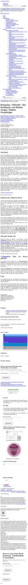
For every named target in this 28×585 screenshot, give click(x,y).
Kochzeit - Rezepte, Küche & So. (18, 116)
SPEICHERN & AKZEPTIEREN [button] (8, 549)
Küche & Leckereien (5, 118)
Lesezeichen (7, 383)
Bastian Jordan (4, 382)
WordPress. (24, 492)
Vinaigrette (3, 240)
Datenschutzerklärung (21, 503)
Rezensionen (13, 118)
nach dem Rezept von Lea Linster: (14, 242)
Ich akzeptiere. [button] (4, 506)
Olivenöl (2, 383)
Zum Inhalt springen (5, 1)
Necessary (4, 533)
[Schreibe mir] (22, 8)
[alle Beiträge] (6, 100)
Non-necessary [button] (4, 540)
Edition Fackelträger (12, 382)
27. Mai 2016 (11, 115)
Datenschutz (6, 4)
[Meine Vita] (3, 8)
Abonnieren (5, 377)
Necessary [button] (3, 532)
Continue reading (6, 573)
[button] (4, 335)
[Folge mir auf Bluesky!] (8, 8)
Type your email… (5, 373)
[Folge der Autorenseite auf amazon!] (17, 8)
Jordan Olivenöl (20, 382)
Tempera (18, 492)
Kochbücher (7, 116)
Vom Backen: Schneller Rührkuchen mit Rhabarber (12, 384)
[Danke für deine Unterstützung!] (13, 8)
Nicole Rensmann (4, 115)
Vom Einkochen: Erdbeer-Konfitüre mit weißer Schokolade (13, 385)
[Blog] (7, 486)
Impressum (5, 3)
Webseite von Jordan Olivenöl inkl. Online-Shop (16, 310)
